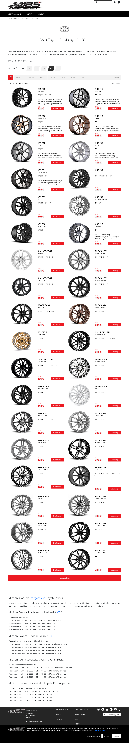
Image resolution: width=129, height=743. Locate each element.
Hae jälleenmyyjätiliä (112, 714)
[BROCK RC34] (22, 314)
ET (46, 54)
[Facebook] (103, 709)
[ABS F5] (22, 179)
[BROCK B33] (22, 449)
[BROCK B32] (22, 422)
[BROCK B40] (79, 559)
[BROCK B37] (22, 532)
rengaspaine (38, 598)
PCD (51, 636)
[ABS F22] (22, 97)
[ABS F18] (79, 124)
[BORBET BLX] (79, 368)
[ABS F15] (79, 233)
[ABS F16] (79, 97)
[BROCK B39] (22, 559)
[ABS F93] (79, 179)
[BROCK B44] (79, 314)
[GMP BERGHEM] (79, 341)
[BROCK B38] (79, 532)
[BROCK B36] (22, 505)
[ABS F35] (79, 152)
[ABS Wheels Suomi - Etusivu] (25, 5)
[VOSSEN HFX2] (79, 476)
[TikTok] (119, 709)
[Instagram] (107, 709)
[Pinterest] (111, 709)
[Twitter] (99, 709)
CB (59, 612)
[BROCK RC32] (79, 260)
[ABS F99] (22, 206)
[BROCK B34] (22, 476)
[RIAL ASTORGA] (22, 260)
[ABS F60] (79, 206)
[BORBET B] (22, 341)
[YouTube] (116, 709)
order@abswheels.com (34, 722)
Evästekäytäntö (100, 730)
